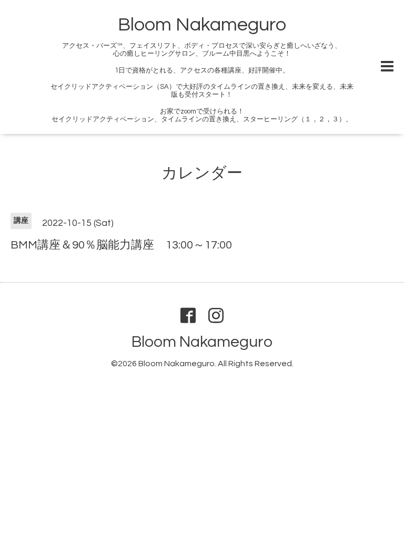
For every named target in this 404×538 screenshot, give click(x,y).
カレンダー (202, 173)
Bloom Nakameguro (202, 25)
